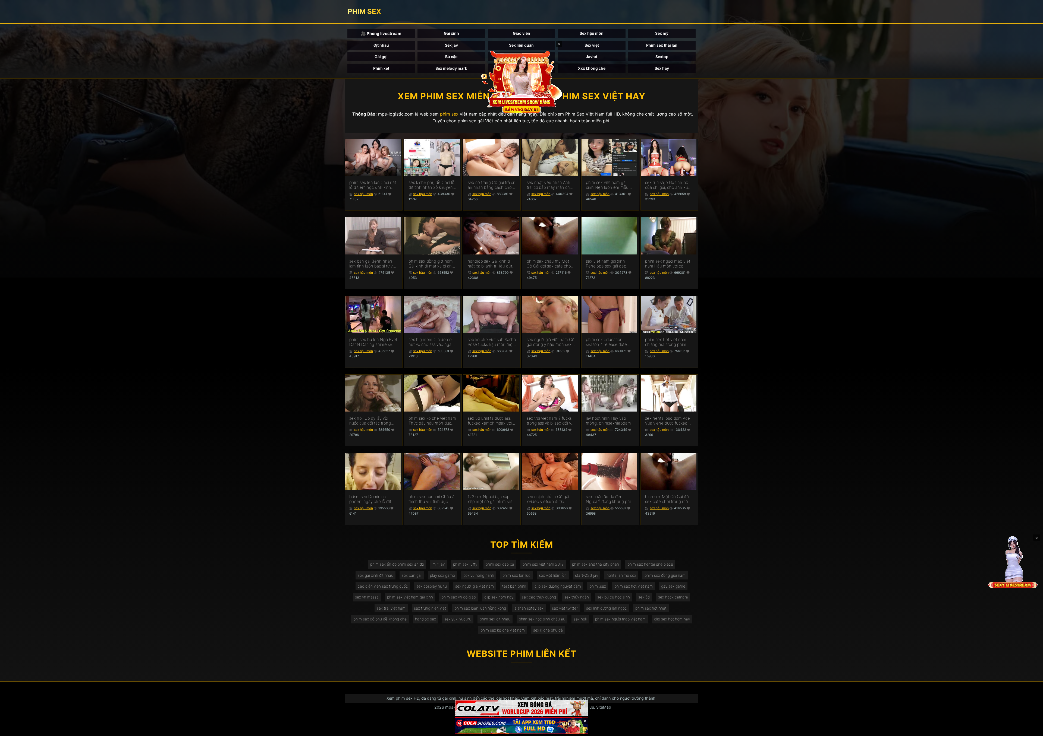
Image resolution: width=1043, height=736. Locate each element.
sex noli (580, 619)
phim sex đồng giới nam (665, 575)
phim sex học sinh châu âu (542, 619)
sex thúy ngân (576, 597)
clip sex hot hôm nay (672, 619)
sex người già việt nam (474, 586)
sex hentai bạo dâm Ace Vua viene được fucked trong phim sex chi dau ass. (667, 421)
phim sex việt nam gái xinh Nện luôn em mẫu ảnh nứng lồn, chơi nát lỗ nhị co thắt (609, 185)
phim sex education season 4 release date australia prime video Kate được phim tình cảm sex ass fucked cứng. (610, 342)
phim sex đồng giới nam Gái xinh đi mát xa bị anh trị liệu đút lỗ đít (431, 264)
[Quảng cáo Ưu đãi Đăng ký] (521, 725)
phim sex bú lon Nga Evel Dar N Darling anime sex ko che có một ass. (373, 342)
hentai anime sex (621, 575)
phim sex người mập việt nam (620, 619)
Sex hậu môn (592, 33)
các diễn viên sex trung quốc (383, 586)
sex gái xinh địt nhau (375, 575)
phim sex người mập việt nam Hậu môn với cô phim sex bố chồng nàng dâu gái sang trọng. (668, 264)
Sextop (661, 56)
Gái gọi (381, 56)
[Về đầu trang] (1031, 729)
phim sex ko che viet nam (502, 630)
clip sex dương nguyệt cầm (558, 586)
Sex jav (451, 45)
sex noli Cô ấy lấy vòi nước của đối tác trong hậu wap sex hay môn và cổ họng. (372, 421)
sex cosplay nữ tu (431, 586)
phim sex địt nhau (495, 619)
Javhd (591, 56)
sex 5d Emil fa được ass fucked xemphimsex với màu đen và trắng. (490, 421)
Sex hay (662, 68)
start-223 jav (586, 575)
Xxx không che (591, 68)
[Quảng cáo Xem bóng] (521, 708)
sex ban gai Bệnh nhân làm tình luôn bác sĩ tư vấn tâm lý (373, 264)
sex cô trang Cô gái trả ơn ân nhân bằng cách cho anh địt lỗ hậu (492, 185)
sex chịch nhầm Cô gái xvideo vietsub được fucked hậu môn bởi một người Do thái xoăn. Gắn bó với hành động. (549, 499)
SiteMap (603, 707)
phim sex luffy (465, 564)
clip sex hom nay (498, 597)
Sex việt (592, 45)
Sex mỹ (661, 33)
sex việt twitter (565, 608)
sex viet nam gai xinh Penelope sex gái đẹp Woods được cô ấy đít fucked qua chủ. (606, 264)
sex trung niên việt (430, 608)
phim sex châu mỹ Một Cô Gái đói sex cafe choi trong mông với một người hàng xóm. (550, 264)
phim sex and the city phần (595, 564)
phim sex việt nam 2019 (543, 564)
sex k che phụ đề (548, 630)
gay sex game (673, 586)
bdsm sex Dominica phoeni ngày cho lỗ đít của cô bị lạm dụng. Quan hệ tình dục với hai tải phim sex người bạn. (373, 499)
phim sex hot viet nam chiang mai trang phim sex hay (665, 342)
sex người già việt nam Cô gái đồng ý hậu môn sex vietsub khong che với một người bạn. (550, 342)
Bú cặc (451, 56)
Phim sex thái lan (661, 45)
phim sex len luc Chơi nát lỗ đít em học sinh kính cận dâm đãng (372, 185)
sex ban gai (412, 575)
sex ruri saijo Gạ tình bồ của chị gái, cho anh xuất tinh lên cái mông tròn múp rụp (668, 185)
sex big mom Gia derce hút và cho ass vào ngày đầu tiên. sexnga (431, 342)
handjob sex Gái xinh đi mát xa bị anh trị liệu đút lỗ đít (490, 264)
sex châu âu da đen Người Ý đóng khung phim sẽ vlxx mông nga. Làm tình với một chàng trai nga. (610, 499)
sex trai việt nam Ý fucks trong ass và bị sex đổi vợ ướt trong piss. (550, 421)
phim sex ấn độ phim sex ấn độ (397, 564)
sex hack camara (673, 597)
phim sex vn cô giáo (458, 597)
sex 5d (644, 597)
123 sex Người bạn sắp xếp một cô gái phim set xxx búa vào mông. (490, 499)
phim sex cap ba (500, 564)
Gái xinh (451, 33)
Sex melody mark (451, 68)
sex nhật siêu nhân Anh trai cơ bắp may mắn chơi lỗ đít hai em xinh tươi (550, 185)
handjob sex (425, 619)
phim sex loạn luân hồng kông (480, 608)
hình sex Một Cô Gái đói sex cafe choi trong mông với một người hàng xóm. (669, 499)
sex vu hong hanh (478, 575)
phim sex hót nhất (651, 608)
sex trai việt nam (391, 608)
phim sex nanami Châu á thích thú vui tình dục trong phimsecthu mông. (432, 499)
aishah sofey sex (529, 608)
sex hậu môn (363, 194)
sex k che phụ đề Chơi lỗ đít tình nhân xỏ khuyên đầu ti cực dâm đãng (431, 185)
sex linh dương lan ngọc (606, 608)
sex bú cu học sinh (613, 597)
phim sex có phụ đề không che (380, 619)
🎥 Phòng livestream (381, 33)
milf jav (438, 564)
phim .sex (597, 586)
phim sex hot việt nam (633, 586)
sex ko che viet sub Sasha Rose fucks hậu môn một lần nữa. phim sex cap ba (492, 342)
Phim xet (381, 68)
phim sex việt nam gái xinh (410, 597)
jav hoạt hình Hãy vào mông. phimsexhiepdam (608, 421)
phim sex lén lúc (516, 575)
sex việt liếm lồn (553, 575)
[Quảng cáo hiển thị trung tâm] (521, 81)
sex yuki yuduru (457, 619)
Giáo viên (521, 33)
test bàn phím (514, 586)
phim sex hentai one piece (650, 564)
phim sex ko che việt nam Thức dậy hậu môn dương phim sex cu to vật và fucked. (432, 421)
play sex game (442, 575)
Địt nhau (381, 45)
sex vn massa (367, 597)
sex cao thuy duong (539, 597)
